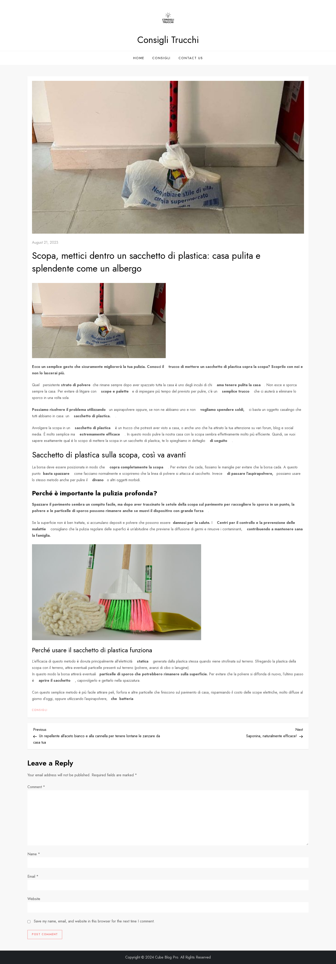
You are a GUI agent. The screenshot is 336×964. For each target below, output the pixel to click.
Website (33, 898)
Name (33, 854)
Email (32, 876)
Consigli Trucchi (168, 39)
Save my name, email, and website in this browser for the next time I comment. (94, 921)
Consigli (161, 58)
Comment (36, 787)
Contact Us (191, 58)
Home (138, 58)
